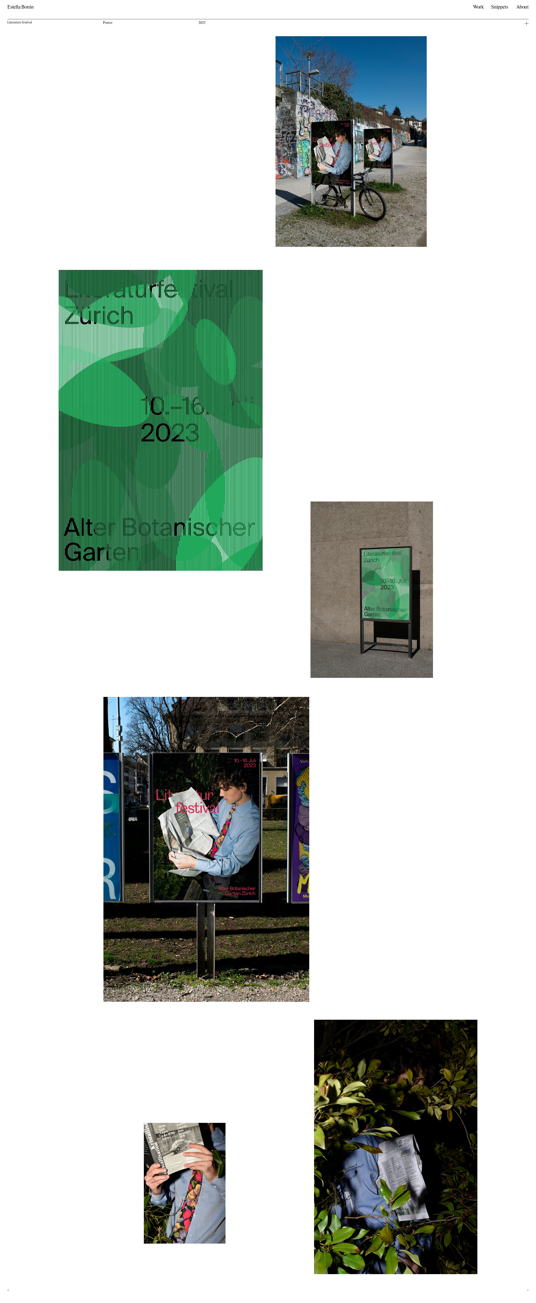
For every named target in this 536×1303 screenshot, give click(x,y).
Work (478, 7)
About (522, 7)
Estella (20, 7)
